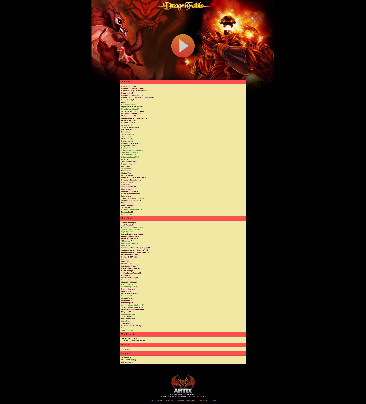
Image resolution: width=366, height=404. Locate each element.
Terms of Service (156, 401)
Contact (213, 401)
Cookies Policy (202, 401)
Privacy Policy (169, 401)
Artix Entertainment (195, 396)
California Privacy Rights (186, 401)
